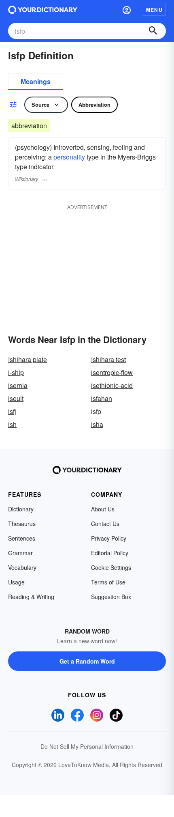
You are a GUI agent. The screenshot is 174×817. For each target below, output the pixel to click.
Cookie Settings (111, 567)
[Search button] (153, 31)
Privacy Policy (108, 538)
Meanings (36, 81)
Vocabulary (22, 567)
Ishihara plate (27, 359)
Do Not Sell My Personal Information (87, 746)
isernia (18, 385)
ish (12, 424)
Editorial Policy (109, 553)
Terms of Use (108, 582)
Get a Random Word (87, 661)
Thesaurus (22, 524)
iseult (15, 398)
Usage (16, 582)
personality (69, 157)
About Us (103, 509)
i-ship (16, 372)
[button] (127, 9)
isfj (12, 411)
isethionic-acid (112, 385)
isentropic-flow (112, 372)
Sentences (21, 538)
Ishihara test (108, 359)
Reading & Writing (31, 597)
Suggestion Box (111, 597)
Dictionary (21, 509)
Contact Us (105, 524)
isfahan (101, 398)
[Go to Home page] (42, 10)
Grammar (20, 553)
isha (97, 424)
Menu (154, 9)
